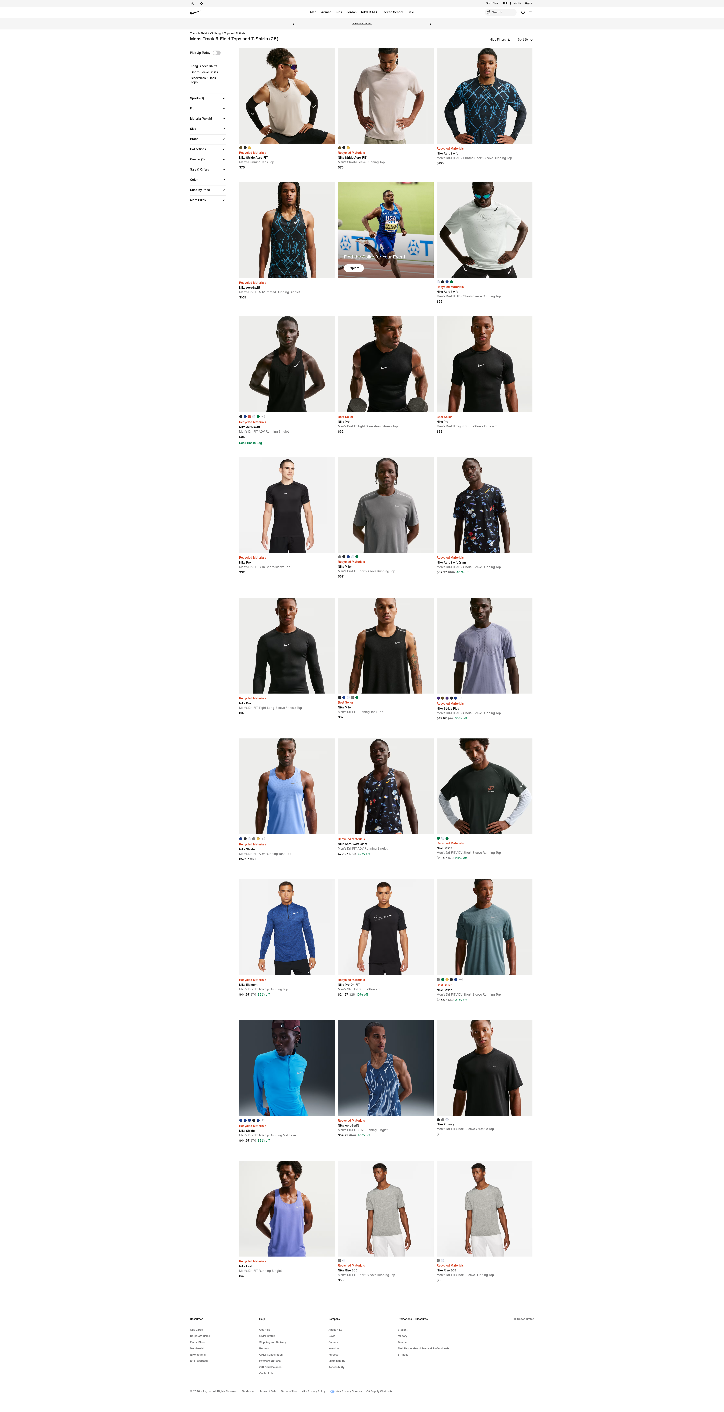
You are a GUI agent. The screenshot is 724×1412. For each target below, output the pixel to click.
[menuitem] (509, 3)
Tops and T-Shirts (234, 33)
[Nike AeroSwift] (484, 96)
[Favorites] (523, 12)
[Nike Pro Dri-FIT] (386, 927)
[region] (205, 128)
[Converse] (201, 3)
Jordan (352, 12)
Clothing (215, 33)
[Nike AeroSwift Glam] (484, 505)
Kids (339, 12)
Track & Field (198, 33)
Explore (353, 268)
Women (326, 12)
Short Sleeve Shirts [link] (204, 72)
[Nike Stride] (287, 786)
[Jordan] (192, 3)
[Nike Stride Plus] (484, 646)
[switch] (217, 53)
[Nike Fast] (287, 1209)
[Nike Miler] (386, 505)
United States (525, 1319)
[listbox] (525, 39)
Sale (411, 12)
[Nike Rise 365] (386, 1209)
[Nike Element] (287, 927)
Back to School (392, 12)
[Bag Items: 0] (530, 12)
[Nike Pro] (386, 364)
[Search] (488, 12)
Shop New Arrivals (362, 23)
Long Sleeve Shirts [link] (204, 66)
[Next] (430, 23)
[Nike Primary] (484, 1068)
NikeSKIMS (369, 12)
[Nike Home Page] (195, 12)
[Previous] (293, 23)
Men (313, 12)
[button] (208, 98)
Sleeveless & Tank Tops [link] (203, 80)
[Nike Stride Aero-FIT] (287, 96)
